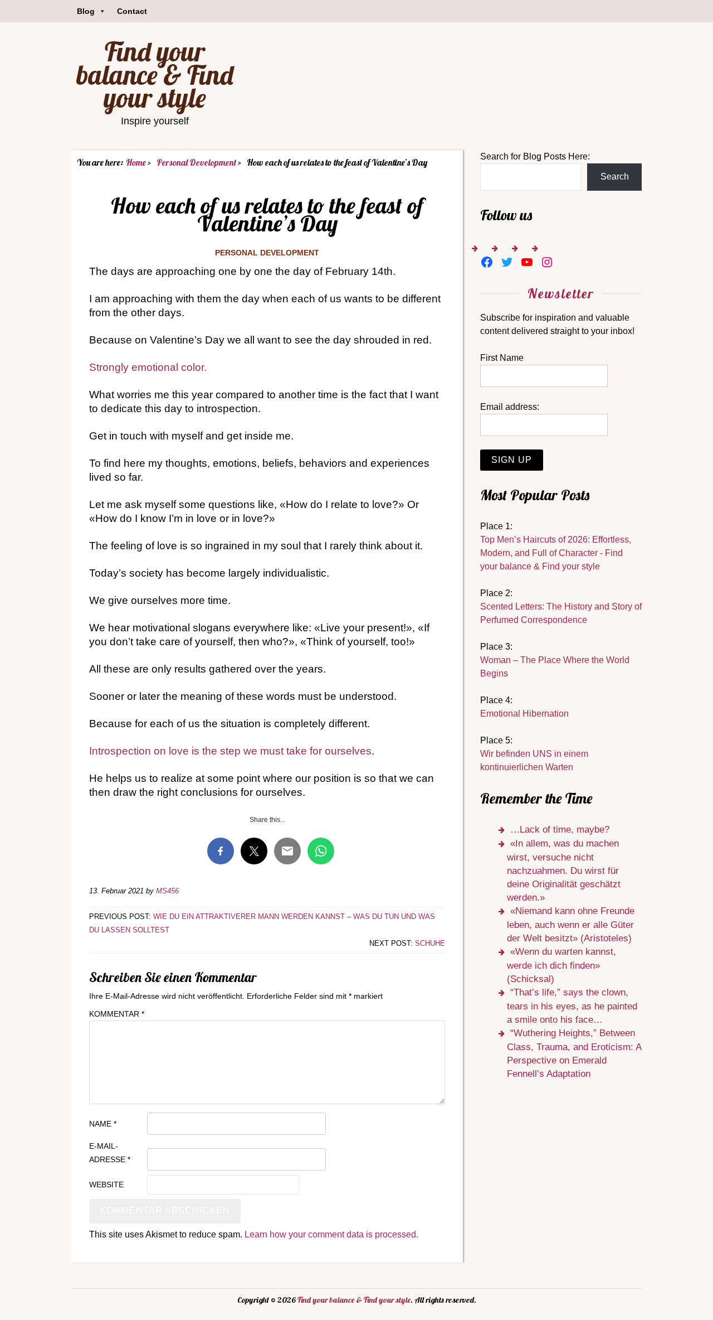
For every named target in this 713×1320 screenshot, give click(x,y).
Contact (132, 11)
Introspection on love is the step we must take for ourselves (230, 751)
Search (614, 176)
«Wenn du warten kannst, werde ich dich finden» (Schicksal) (561, 965)
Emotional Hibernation (524, 713)
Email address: (509, 407)
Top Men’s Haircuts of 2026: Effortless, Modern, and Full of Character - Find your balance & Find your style (555, 553)
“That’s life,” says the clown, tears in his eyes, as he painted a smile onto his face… (572, 1006)
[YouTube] (527, 262)
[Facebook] (487, 262)
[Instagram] (547, 262)
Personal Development (267, 252)
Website (106, 1184)
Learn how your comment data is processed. (331, 1234)
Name (102, 1123)
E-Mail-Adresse (109, 1153)
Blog (86, 11)
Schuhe (430, 943)
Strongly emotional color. (148, 367)
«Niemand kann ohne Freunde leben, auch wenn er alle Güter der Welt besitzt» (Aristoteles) (570, 925)
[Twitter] (507, 262)
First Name (502, 357)
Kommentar (116, 1013)
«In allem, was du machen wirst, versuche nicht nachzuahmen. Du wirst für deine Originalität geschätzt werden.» (564, 870)
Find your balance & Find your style (154, 74)
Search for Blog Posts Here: (535, 156)
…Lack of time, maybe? (559, 829)
